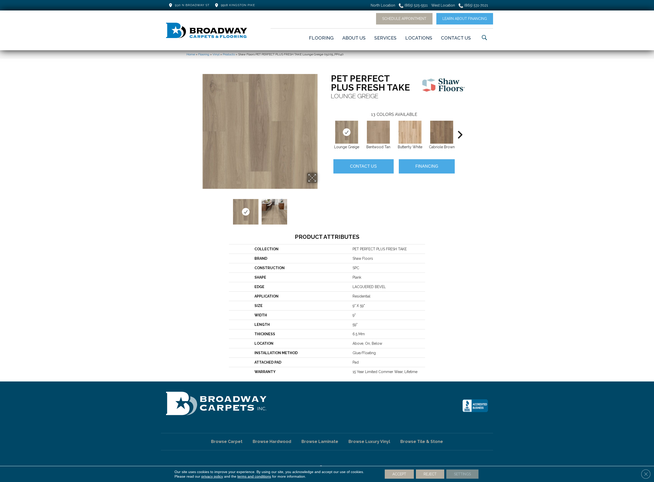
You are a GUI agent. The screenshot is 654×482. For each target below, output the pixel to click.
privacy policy (212, 476)
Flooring (203, 54)
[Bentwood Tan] (378, 132)
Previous (199, 209)
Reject (430, 474)
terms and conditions (254, 476)
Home (190, 54)
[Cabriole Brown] (441, 132)
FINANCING (426, 166)
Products (229, 54)
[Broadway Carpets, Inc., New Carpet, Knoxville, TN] (475, 405)
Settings (462, 474)
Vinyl (216, 54)
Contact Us (363, 166)
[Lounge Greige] (346, 132)
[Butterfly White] (410, 132)
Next (320, 209)
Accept (399, 474)
